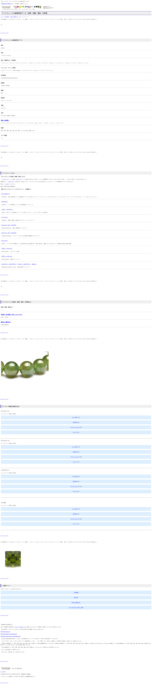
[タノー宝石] (11, 669)
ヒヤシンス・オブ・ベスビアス (8, 225)
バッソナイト (4, 217)
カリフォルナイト (5, 194)
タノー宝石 (74, 417)
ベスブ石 (7, 184)
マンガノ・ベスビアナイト (24, 264)
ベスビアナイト (11, 181)
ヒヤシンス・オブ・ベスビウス (8, 233)
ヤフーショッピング (74, 427)
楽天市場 (75, 422)
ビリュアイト (4, 240)
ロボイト (34, 264)
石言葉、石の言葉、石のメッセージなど (11, 314)
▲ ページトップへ (4, 33)
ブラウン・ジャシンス (6, 248)
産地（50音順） (5, 120)
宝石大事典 (7, 16)
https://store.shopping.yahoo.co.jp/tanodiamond (10, 636)
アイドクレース (5, 179)
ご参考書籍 (76, 592)
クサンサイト (4, 201)
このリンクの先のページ (20, 627)
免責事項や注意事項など (7, 3)
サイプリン (9, 209)
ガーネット (18, 179)
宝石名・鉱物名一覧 (14, 16)
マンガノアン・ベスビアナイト (8, 264)
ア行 (20, 16)
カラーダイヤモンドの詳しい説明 (76, 607)
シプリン (3, 209)
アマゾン (74, 432)
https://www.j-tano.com (5, 631)
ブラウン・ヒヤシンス (6, 256)
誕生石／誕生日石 (5, 322)
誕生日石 (76, 597)
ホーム (2, 16)
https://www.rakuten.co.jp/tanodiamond (9, 634)
